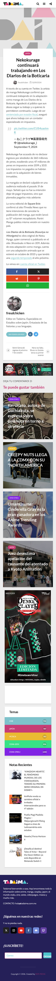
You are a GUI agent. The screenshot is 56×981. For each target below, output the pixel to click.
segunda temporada (21, 257)
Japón (27, 53)
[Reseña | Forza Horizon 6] (15, 839)
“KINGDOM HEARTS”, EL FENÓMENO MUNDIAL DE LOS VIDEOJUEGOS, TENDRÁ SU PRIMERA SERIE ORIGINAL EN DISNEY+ (34, 780)
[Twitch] (43, 930)
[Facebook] (29, 930)
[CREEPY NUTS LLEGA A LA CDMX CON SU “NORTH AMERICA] (28, 465)
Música (12, 449)
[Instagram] (14, 930)
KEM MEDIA (40, 974)
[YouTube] (21, 930)
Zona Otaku (14, 399)
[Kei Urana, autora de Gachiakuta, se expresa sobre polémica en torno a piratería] (28, 415)
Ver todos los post (16, 334)
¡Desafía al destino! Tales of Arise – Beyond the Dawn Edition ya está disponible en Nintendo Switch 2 (35, 854)
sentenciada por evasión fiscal (22, 114)
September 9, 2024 (25, 147)
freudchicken (23, 82)
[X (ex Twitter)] (6, 930)
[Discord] (36, 930)
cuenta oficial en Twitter (32, 264)
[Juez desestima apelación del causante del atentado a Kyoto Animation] (28, 563)
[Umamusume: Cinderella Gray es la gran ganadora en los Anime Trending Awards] (28, 514)
